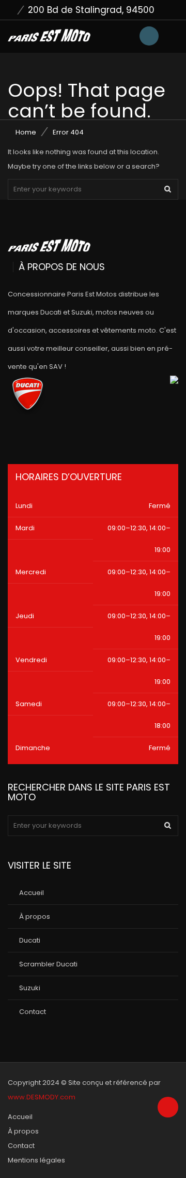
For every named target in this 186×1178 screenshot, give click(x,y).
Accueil (31, 893)
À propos (34, 916)
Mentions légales (36, 1160)
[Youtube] (41, 436)
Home (26, 132)
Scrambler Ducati (48, 964)
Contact (32, 1012)
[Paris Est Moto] (49, 35)
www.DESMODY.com (41, 1097)
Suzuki (29, 988)
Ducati (29, 940)
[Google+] (68, 436)
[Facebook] (14, 436)
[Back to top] (168, 1108)
